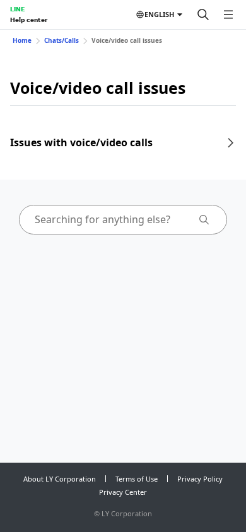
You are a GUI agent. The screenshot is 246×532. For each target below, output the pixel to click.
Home (22, 40)
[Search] (203, 14)
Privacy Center (123, 492)
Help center (28, 19)
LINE (17, 8)
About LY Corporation (59, 478)
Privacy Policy (200, 478)
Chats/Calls (61, 40)
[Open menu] (228, 14)
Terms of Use (136, 478)
